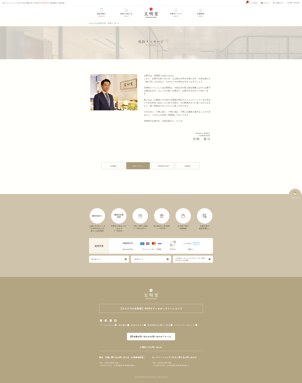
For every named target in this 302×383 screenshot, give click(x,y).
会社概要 (113, 166)
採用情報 (187, 166)
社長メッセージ (138, 166)
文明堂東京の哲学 (163, 166)
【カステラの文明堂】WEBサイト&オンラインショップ (151, 13)
